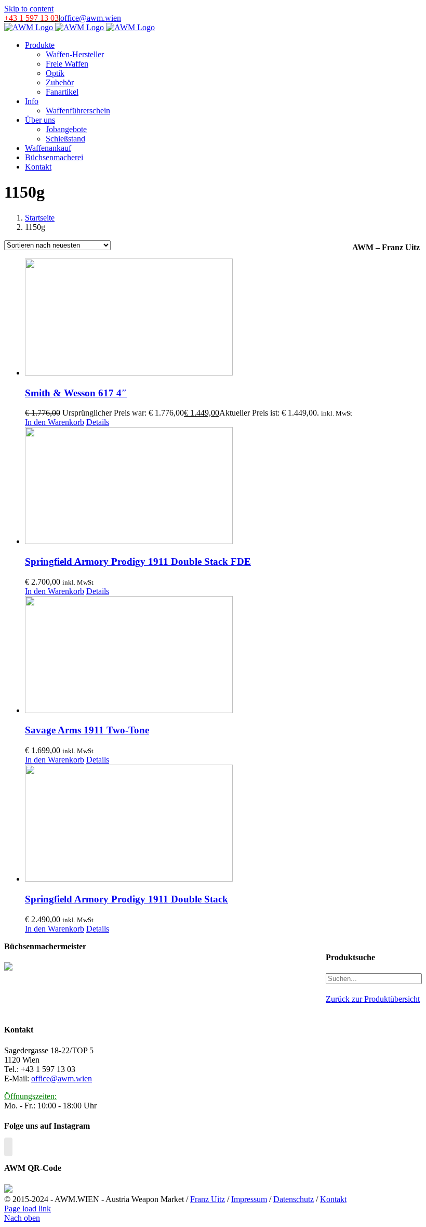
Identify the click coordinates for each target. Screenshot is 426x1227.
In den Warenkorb (54, 422)
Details (97, 422)
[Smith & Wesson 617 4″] (188, 318)
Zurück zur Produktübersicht (373, 998)
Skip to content (29, 8)
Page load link (27, 1208)
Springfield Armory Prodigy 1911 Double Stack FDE (138, 561)
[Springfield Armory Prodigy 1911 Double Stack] (188, 824)
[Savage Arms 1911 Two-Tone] (188, 655)
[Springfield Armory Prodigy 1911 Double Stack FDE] (188, 486)
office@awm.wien (90, 18)
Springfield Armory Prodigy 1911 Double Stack (126, 899)
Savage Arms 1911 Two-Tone (87, 730)
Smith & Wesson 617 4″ (76, 393)
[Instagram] (8, 1147)
